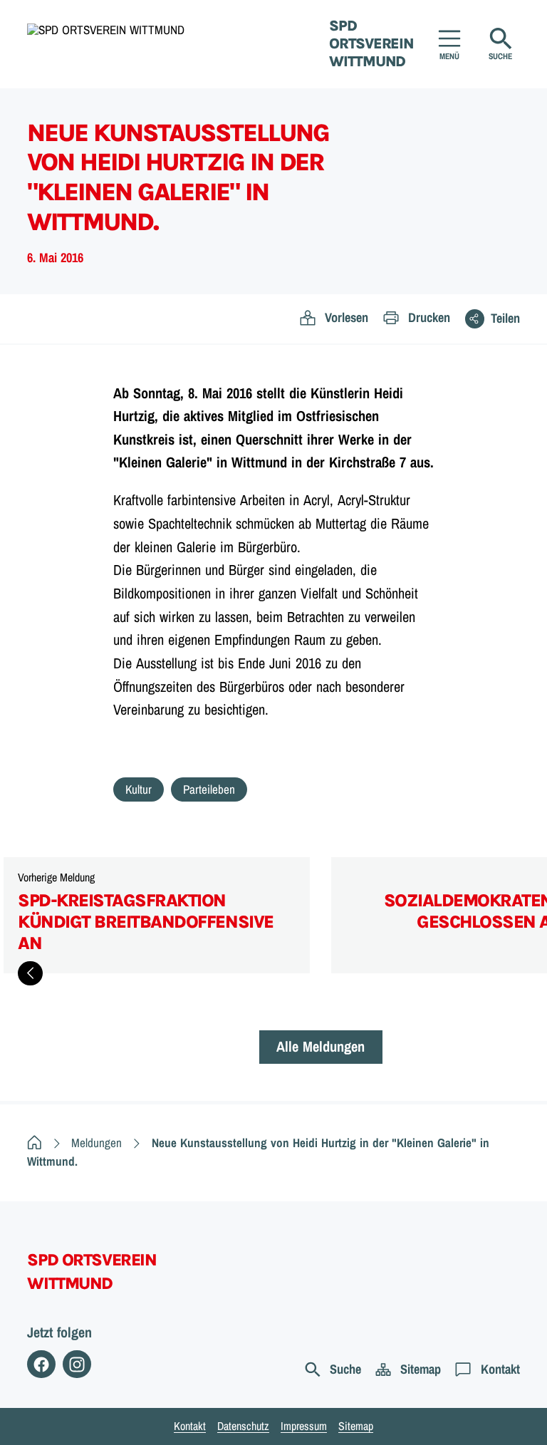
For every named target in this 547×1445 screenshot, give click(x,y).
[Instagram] (77, 1364)
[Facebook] (41, 1364)
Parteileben (209, 789)
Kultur (138, 789)
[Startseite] (34, 1142)
